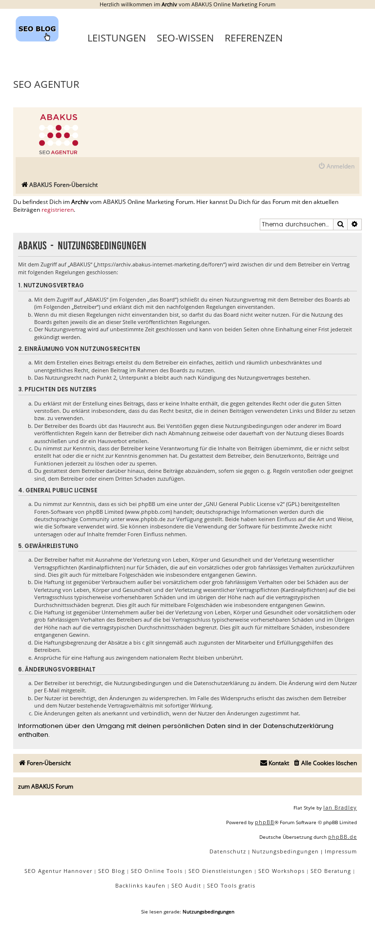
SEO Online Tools (157, 870)
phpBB (264, 822)
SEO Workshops (281, 870)
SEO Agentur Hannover (58, 870)
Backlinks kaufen (140, 885)
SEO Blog (111, 870)
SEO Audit (186, 885)
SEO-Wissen (185, 37)
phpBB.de (342, 836)
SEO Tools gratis (231, 885)
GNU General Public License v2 (244, 503)
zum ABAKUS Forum (45, 786)
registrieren (58, 210)
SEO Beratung (331, 870)
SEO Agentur (46, 84)
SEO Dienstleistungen (220, 870)
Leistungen (116, 37)
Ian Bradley (340, 807)
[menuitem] (336, 166)
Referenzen (254, 37)
